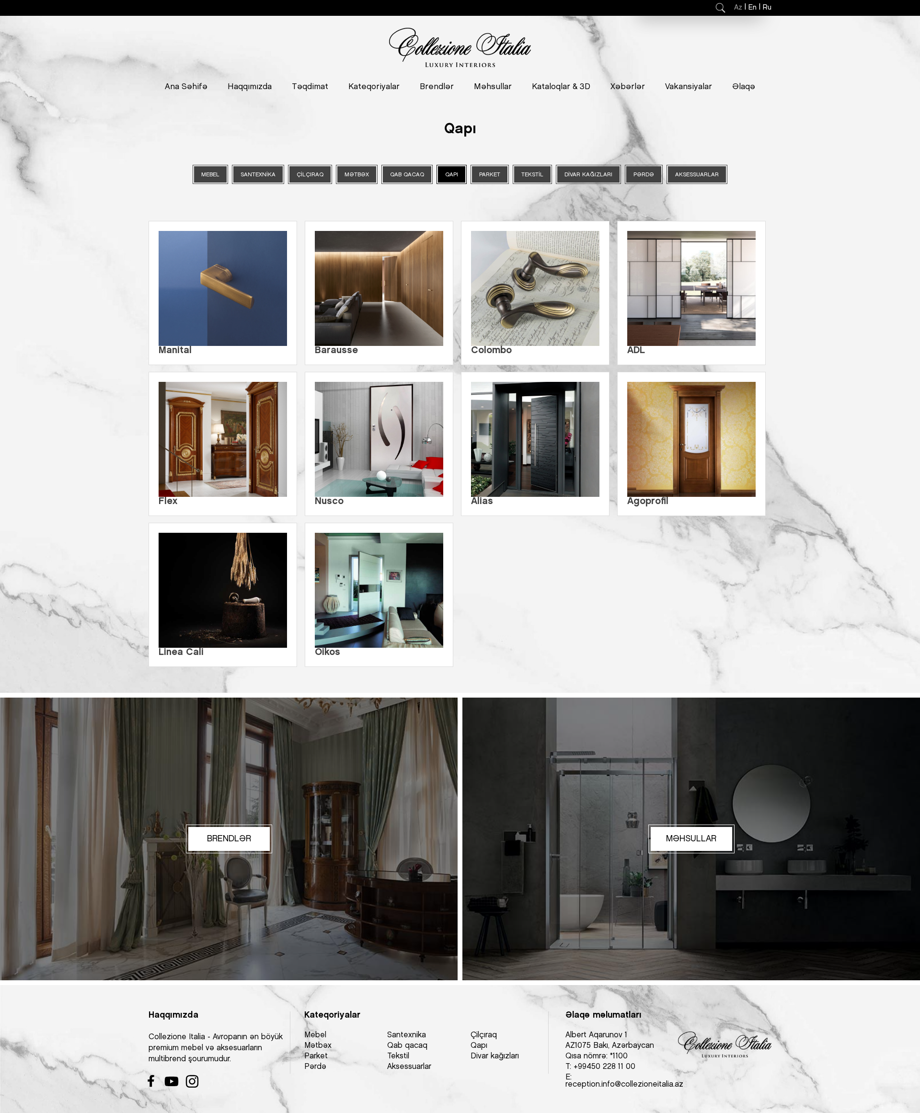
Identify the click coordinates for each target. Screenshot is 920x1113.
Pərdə (315, 1066)
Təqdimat (310, 87)
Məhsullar (493, 87)
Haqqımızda (250, 87)
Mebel (315, 1035)
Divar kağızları (495, 1056)
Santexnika (406, 1035)
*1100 (619, 1056)
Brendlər (437, 87)
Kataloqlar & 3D (561, 87)
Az (738, 7)
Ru (767, 7)
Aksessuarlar (409, 1066)
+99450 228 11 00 (604, 1066)
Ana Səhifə (186, 87)
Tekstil (398, 1056)
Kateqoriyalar (374, 87)
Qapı (479, 1045)
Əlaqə (743, 87)
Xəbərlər (627, 87)
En (752, 7)
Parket (316, 1056)
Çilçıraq (484, 1035)
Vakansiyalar (688, 87)
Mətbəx (318, 1045)
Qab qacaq (407, 1045)
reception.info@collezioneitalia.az (624, 1084)
